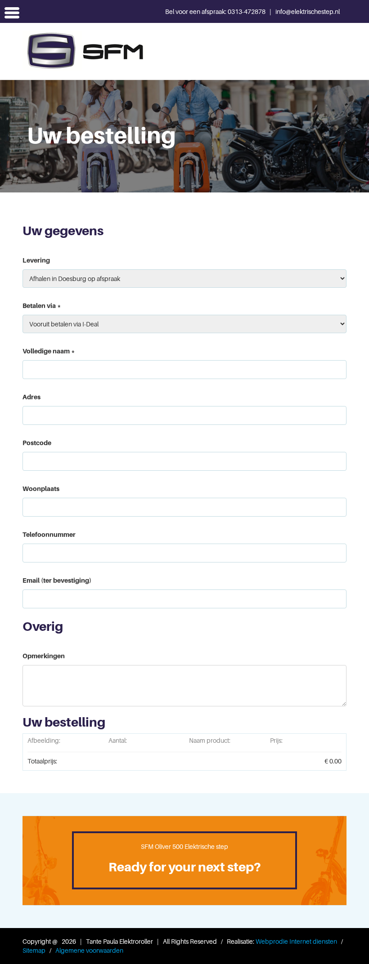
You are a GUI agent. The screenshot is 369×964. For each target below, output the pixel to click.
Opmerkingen (43, 656)
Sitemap (33, 950)
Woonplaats (40, 488)
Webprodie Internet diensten (296, 941)
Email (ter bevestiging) (56, 580)
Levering (36, 260)
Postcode (36, 442)
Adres (31, 397)
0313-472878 (247, 11)
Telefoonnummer (49, 534)
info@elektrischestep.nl (307, 11)
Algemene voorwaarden (89, 950)
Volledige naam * (48, 351)
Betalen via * (41, 305)
